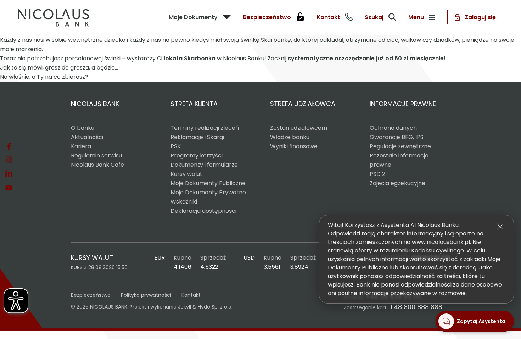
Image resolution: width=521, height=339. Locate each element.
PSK (175, 146)
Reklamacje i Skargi (197, 137)
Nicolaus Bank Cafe (97, 165)
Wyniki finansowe (294, 146)
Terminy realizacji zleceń (204, 128)
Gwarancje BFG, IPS (397, 137)
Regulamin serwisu (96, 155)
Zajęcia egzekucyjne (397, 183)
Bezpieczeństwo (91, 295)
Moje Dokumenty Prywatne (208, 192)
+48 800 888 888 (415, 306)
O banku (82, 128)
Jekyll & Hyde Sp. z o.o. (205, 306)
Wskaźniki (183, 202)
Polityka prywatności (146, 295)
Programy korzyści (196, 155)
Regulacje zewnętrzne (400, 146)
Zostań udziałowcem (298, 128)
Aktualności (87, 137)
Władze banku (289, 137)
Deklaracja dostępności (203, 211)
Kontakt (191, 295)
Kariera (81, 146)
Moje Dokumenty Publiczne (208, 183)
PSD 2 (377, 174)
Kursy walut (186, 174)
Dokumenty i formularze (204, 165)
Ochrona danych (393, 128)
